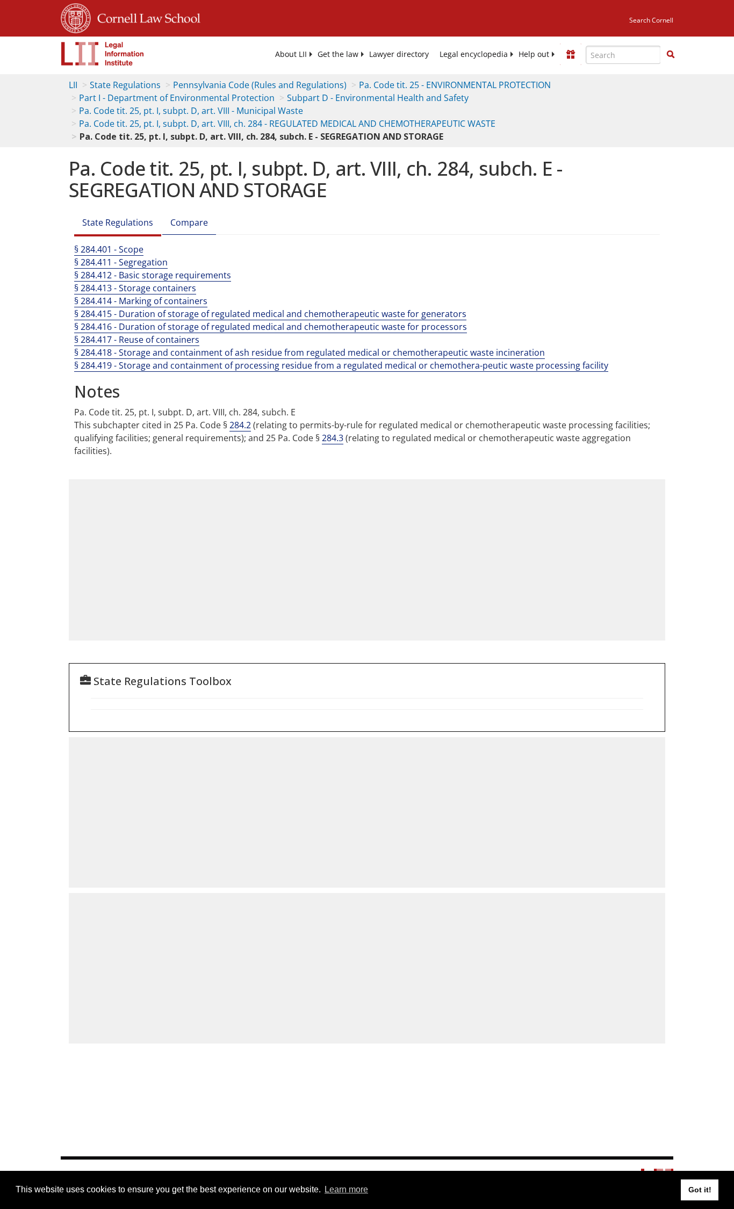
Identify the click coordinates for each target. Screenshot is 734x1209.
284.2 (240, 425)
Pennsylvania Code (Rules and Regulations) (260, 85)
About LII (291, 54)
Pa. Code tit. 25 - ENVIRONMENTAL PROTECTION (455, 85)
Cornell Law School (145, 16)
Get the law (338, 54)
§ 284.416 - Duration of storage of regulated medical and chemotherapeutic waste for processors (270, 327)
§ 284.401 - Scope (108, 249)
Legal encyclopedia (474, 54)
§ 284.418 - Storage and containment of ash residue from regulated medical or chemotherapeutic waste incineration (309, 352)
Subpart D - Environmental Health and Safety (378, 98)
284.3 (332, 438)
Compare (189, 222)
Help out (534, 54)
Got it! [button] (699, 1189)
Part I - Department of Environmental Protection (177, 98)
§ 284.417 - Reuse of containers (136, 340)
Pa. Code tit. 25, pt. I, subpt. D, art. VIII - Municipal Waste (191, 111)
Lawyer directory (399, 54)
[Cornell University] (76, 16)
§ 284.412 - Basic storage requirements (152, 275)
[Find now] (670, 54)
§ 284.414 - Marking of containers (140, 301)
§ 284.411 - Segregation (121, 262)
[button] (670, 54)
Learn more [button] (346, 1189)
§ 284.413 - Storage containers (135, 288)
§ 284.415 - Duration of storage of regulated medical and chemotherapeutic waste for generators (270, 314)
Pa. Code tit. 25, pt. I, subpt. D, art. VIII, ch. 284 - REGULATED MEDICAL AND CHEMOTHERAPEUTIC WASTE (287, 123)
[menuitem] (291, 54)
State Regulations (125, 85)
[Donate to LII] (570, 54)
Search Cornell (651, 20)
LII (73, 85)
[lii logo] (102, 53)
